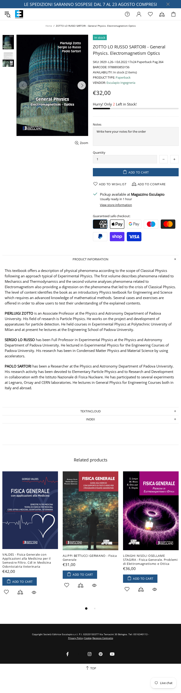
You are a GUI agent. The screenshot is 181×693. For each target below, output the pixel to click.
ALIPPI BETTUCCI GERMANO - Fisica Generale (90, 558)
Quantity (99, 153)
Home (48, 25)
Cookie (88, 638)
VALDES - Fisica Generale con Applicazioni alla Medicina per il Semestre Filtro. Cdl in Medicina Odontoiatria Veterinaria (26, 561)
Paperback (123, 78)
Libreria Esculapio (19, 14)
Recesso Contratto (102, 638)
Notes (97, 125)
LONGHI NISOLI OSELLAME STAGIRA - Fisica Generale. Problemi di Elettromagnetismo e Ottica (150, 560)
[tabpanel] (30, 538)
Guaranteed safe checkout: (111, 216)
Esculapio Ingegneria (121, 83)
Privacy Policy (75, 638)
